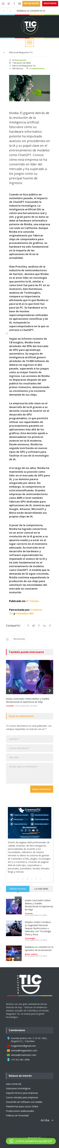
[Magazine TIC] (29, 30)
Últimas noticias (17, 872)
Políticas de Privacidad (17, 1099)
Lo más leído (41, 872)
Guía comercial (13, 1067)
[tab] (18, 873)
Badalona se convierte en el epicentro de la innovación (31, 11)
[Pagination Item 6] (40, 862)
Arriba (45, 1104)
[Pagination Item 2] (23, 862)
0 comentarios (37, 68)
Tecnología (30, 922)
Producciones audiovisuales (20, 1094)
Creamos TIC (23, 1123)
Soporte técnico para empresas (22, 1076)
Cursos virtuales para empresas (22, 1081)
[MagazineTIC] (31, 982)
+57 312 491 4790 (20, 1043)
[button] (31, 1141)
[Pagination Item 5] (36, 862)
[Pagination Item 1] (18, 862)
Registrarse (50, 3)
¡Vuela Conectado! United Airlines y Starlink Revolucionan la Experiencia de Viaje (27, 700)
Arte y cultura (31, 938)
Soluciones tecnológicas (18, 1072)
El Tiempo (32, 601)
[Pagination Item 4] (32, 862)
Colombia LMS (25, 613)
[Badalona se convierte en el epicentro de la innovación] (14, 937)
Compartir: (13, 625)
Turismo (10, 706)
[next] (49, 690)
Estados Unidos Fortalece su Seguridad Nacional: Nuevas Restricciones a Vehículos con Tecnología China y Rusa (38, 911)
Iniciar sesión (31, 3)
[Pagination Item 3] (27, 862)
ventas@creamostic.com (23, 1038)
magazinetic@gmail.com (23, 1029)
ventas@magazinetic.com (24, 1034)
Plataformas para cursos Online (22, 1090)
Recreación (20, 60)
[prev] (9, 690)
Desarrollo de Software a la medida (24, 1085)
